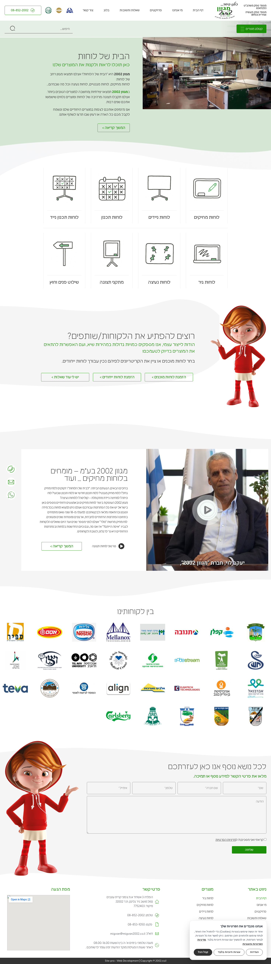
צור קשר (88, 10)
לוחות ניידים (159, 217)
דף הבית (198, 10)
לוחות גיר (206, 282)
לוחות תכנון (111, 217)
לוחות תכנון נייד (64, 217)
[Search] (12, 29)
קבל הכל (203, 952)
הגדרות (254, 952)
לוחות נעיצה (159, 282)
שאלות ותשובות (130, 10)
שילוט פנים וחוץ (64, 282)
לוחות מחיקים (206, 217)
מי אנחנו (177, 10)
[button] (207, 510)
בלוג (106, 10)
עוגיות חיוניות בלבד (229, 952)
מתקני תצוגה (112, 282)
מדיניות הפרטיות (226, 840)
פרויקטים (156, 10)
